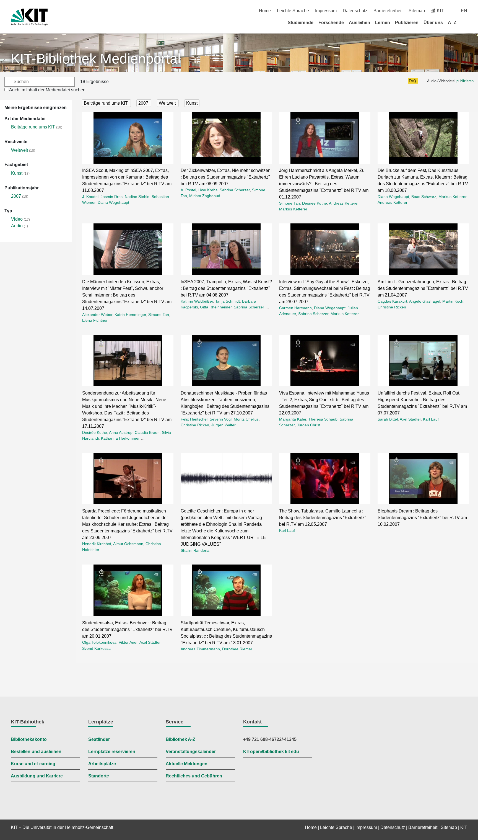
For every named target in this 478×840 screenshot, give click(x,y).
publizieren (465, 81)
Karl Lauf (431, 419)
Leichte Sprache (293, 10)
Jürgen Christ (308, 425)
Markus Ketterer (293, 209)
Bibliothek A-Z (180, 739)
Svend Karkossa (96, 648)
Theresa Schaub (322, 419)
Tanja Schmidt (227, 301)
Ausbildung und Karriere (37, 776)
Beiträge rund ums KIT (33, 127)
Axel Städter (410, 419)
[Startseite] (465, 22)
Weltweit (19, 150)
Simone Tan (289, 203)
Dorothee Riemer (237, 649)
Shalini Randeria (195, 550)
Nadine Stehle (137, 196)
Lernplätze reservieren (111, 751)
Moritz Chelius (246, 419)
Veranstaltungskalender (191, 751)
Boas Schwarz (423, 196)
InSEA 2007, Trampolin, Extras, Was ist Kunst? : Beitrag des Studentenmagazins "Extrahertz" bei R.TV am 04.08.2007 (226, 288)
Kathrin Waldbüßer (197, 301)
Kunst (16, 173)
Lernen (382, 22)
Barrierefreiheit (387, 10)
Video (17, 219)
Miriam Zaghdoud (204, 196)
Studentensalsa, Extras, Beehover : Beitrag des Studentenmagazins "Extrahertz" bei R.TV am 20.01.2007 (127, 629)
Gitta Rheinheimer (216, 307)
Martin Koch (452, 301)
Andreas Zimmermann (200, 649)
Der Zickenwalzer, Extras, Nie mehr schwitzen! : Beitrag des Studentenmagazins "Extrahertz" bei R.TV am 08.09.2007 (226, 177)
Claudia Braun (147, 432)
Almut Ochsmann (128, 544)
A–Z (452, 22)
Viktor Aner (128, 642)
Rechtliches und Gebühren (194, 776)
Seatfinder (99, 739)
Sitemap (417, 10)
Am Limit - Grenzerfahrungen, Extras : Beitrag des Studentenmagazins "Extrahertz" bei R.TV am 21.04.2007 (423, 288)
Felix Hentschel (194, 419)
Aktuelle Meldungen (186, 763)
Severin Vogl (221, 419)
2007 (16, 196)
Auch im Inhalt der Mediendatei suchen (47, 89)
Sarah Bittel (388, 419)
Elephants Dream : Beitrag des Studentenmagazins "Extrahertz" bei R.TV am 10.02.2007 (422, 518)
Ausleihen (359, 22)
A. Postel (188, 190)
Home (265, 10)
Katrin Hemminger (130, 314)
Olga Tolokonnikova (99, 642)
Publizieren (407, 22)
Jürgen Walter (223, 425)
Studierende (300, 22)
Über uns (433, 22)
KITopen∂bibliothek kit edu (271, 751)
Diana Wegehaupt (113, 202)
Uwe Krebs (207, 190)
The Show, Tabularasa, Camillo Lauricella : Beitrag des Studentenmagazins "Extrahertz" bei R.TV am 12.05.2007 (322, 518)
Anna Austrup (121, 432)
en (464, 10)
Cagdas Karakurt (392, 301)
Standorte (98, 776)
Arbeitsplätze (102, 763)
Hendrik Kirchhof (96, 544)
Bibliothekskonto (29, 739)
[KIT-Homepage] (29, 17)
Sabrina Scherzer (235, 190)
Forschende (331, 22)
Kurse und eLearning (33, 763)
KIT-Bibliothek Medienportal (96, 58)
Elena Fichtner (95, 320)
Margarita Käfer (292, 419)
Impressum (326, 10)
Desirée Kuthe (314, 203)
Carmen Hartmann (295, 308)
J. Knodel (90, 196)
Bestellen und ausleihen (36, 751)
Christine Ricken (392, 307)
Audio (17, 225)
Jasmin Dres (112, 196)
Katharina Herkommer (120, 438)
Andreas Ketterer (343, 203)
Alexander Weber (97, 314)
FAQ (412, 81)
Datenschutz (355, 10)
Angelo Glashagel (424, 301)
